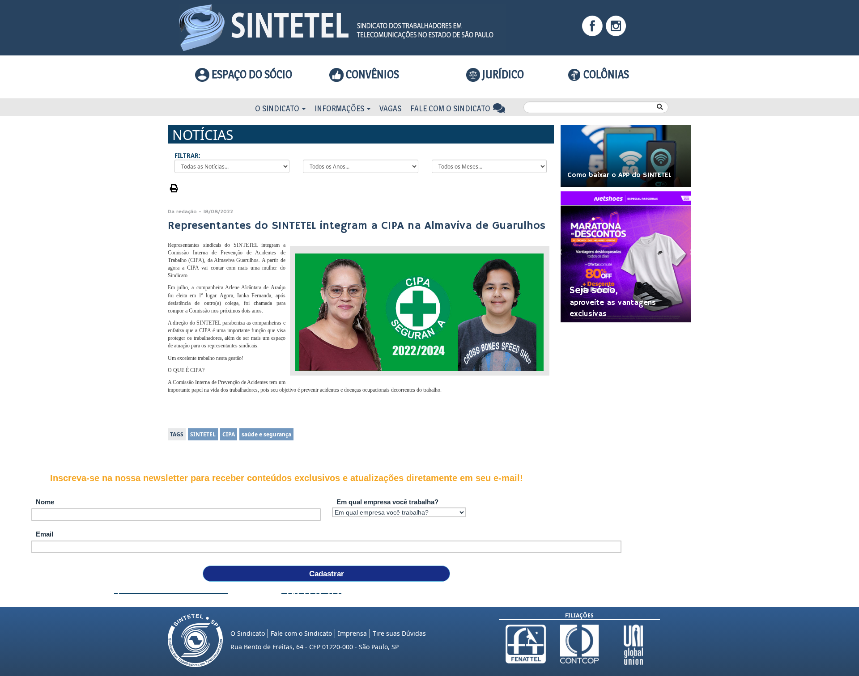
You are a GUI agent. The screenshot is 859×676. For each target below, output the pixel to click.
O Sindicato (278, 108)
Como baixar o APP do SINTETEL (619, 175)
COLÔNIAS (605, 74)
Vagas (390, 108)
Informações (340, 108)
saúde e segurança (266, 434)
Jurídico (502, 74)
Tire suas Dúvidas (399, 633)
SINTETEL (203, 434)
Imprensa (352, 633)
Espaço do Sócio (250, 74)
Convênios (371, 74)
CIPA (228, 434)
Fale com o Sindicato (451, 108)
